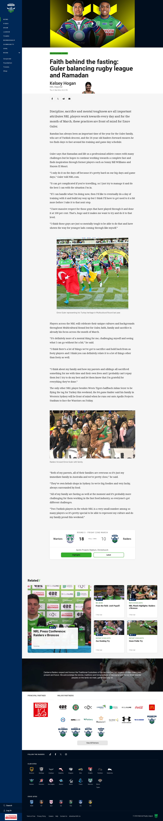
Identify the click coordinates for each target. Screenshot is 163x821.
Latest (108, 555)
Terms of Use (31, 816)
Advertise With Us (74, 816)
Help (56, 816)
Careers (51, 816)
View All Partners (92, 743)
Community (8, 44)
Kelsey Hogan (63, 83)
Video (6, 23)
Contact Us (63, 816)
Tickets (6, 67)
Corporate (7, 59)
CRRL (5, 48)
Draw (5, 28)
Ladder (6, 32)
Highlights (76, 555)
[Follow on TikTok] (50, 754)
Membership (9, 40)
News (5, 19)
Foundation (7, 63)
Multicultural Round (58, 53)
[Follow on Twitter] (61, 754)
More (5, 53)
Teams (6, 36)
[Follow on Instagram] (66, 754)
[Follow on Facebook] (55, 754)
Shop (5, 71)
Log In (9, 810)
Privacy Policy (41, 816)
